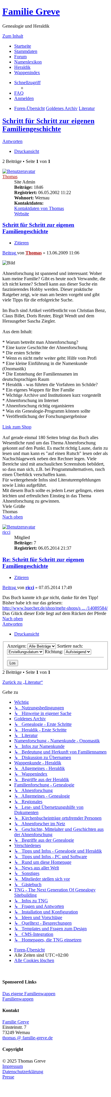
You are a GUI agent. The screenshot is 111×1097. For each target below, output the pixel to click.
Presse (8, 1076)
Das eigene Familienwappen (28, 993)
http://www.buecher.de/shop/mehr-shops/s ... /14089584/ (55, 608)
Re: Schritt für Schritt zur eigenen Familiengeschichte (43, 562)
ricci (6, 532)
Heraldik (22, 67)
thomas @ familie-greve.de (27, 1037)
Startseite (22, 46)
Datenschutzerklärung (22, 1071)
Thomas (9, 176)
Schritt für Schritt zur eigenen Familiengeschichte (48, 125)
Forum (20, 56)
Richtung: (54, 651)
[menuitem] (19, 93)
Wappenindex (27, 72)
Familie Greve (31, 11)
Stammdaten (25, 51)
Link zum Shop (16, 426)
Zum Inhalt (12, 36)
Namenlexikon (28, 61)
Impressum (12, 1066)
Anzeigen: (17, 645)
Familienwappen (17, 998)
